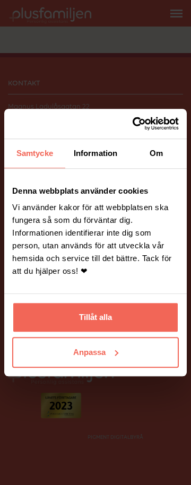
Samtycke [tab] (34, 153)
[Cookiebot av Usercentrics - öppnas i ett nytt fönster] (135, 124)
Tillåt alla (95, 317)
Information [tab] (95, 153)
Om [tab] (156, 153)
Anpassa (89, 352)
